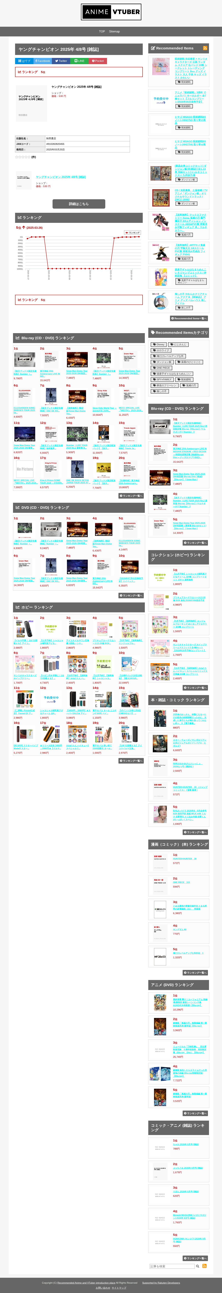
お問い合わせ (103, 1287)
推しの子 (185, 307)
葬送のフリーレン (166, 385)
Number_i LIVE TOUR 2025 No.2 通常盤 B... (76, 446)
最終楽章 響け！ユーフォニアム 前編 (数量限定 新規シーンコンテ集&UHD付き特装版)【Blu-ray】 (190, 1002)
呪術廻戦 (185, 82)
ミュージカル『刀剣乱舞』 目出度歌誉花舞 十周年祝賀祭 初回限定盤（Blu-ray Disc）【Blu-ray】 (189, 1049)
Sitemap (114, 31)
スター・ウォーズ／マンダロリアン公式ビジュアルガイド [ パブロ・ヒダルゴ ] (189, 743)
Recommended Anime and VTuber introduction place (86, 1282)
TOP (102, 31)
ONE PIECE (163, 368)
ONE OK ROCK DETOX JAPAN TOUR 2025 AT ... (78, 481)
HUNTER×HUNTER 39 (185, 859)
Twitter (62, 60)
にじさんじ (179, 344)
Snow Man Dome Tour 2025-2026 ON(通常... (24, 446)
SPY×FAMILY (163, 379)
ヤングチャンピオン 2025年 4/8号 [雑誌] (61, 176)
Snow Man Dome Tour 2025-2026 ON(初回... (77, 372)
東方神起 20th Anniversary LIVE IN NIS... (50, 374)
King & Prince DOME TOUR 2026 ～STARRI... (51, 481)
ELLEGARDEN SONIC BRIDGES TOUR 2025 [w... (24, 410)
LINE (81, 60)
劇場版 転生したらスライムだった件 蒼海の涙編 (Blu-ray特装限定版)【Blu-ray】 (190, 1073)
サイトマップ (119, 1287)
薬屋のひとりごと (191, 362)
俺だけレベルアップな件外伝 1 (188, 953)
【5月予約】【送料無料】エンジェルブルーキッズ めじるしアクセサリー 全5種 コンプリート (190, 624)
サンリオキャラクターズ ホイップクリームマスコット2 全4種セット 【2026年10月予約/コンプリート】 (190, 647)
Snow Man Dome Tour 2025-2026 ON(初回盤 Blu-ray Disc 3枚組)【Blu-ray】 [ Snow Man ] (189, 477)
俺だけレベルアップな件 (169, 356)
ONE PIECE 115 (181, 882)
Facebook (43, 60)
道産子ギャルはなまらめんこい (191, 281)
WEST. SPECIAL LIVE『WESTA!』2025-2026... (131, 409)
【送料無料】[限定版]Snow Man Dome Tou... (76, 411)
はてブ (25, 60)
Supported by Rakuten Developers (161, 1282)
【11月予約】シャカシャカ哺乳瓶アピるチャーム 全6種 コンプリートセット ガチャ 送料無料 (190, 577)
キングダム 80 (179, 929)
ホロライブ (162, 350)
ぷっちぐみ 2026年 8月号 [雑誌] (188, 1168)
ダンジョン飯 (188, 179)
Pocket (99, 60)
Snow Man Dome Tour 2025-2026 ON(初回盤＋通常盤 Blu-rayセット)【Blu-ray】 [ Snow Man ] (189, 526)
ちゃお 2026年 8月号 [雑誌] (186, 1144)
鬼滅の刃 (185, 234)
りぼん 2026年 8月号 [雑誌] (186, 1191)
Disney (160, 344)
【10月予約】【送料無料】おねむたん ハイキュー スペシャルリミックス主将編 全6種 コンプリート (190, 671)
